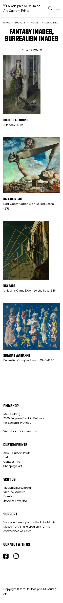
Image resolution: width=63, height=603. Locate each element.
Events (7, 496)
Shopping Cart (12, 466)
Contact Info (11, 461)
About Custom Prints (16, 453)
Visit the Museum (14, 492)
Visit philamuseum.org (17, 487)
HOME (6, 22)
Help (6, 457)
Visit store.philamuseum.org (20, 431)
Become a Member (15, 500)
